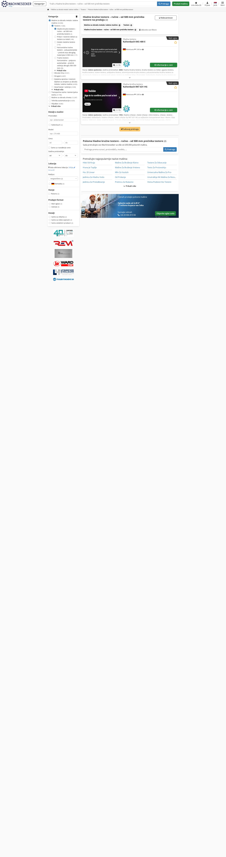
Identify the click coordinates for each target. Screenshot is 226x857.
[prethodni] (84, 52)
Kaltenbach (57, 125)
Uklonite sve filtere (149, 30)
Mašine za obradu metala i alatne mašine (64, 21)
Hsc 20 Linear (89, 172)
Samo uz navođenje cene (61, 147)
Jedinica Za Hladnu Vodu (93, 177)
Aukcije (55, 207)
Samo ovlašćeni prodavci (62, 223)
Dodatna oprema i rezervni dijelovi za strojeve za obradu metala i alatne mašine (65, 81)
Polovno (55, 194)
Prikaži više (130, 186)
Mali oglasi (56, 204)
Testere (59, 26)
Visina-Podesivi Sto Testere (159, 182)
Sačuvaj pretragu (131, 129)
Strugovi (60, 76)
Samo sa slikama (59, 217)
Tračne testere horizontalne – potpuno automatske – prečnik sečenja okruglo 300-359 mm (66, 63)
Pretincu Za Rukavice (124, 182)
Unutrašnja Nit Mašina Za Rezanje (162, 177)
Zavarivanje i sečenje (65, 87)
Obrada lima (61, 73)
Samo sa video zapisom (61, 220)
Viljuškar (57, 103)
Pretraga (164, 3)
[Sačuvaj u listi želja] (175, 42)
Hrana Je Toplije (90, 167)
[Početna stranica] (48, 9)
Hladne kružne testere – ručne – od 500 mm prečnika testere (66, 31)
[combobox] (63, 179)
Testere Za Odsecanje (156, 162)
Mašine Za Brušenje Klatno (127, 162)
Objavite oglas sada (165, 213)
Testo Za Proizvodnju (156, 167)
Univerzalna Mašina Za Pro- (159, 172)
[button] (223, 4)
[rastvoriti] (130, 77)
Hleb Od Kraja (89, 162)
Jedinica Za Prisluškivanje (94, 182)
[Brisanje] (119, 25)
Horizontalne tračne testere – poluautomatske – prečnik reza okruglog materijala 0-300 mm (67, 51)
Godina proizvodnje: (56, 151)
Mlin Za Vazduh (122, 172)
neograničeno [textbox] (56, 178)
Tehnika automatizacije (63, 100)
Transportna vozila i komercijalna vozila (64, 93)
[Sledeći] (119, 52)
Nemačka (59, 184)
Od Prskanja (120, 177)
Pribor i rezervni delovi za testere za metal (67, 38)
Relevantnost (166, 18)
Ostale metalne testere (66, 43)
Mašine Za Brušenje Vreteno (127, 167)
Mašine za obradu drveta (64, 97)
